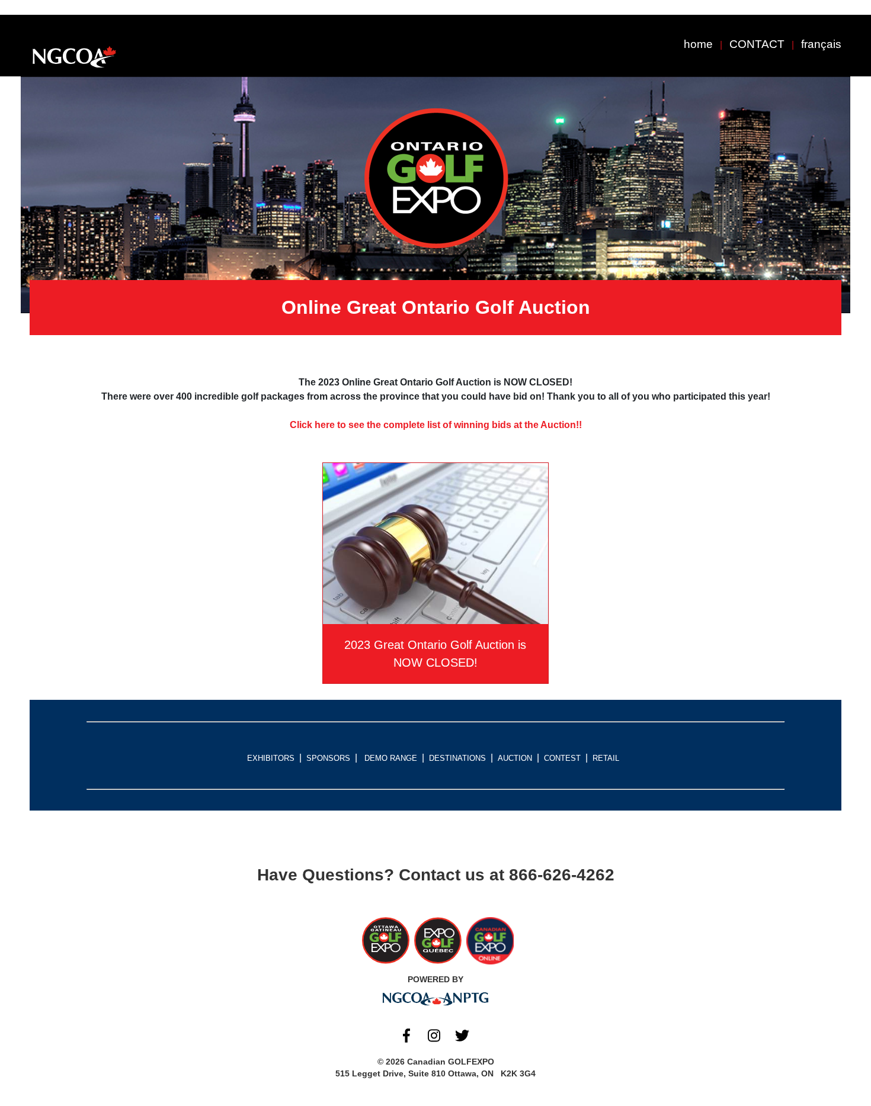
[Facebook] (406, 1035)
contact (756, 44)
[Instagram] (434, 1035)
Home (698, 44)
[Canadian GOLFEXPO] (74, 56)
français (821, 44)
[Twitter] (462, 1035)
